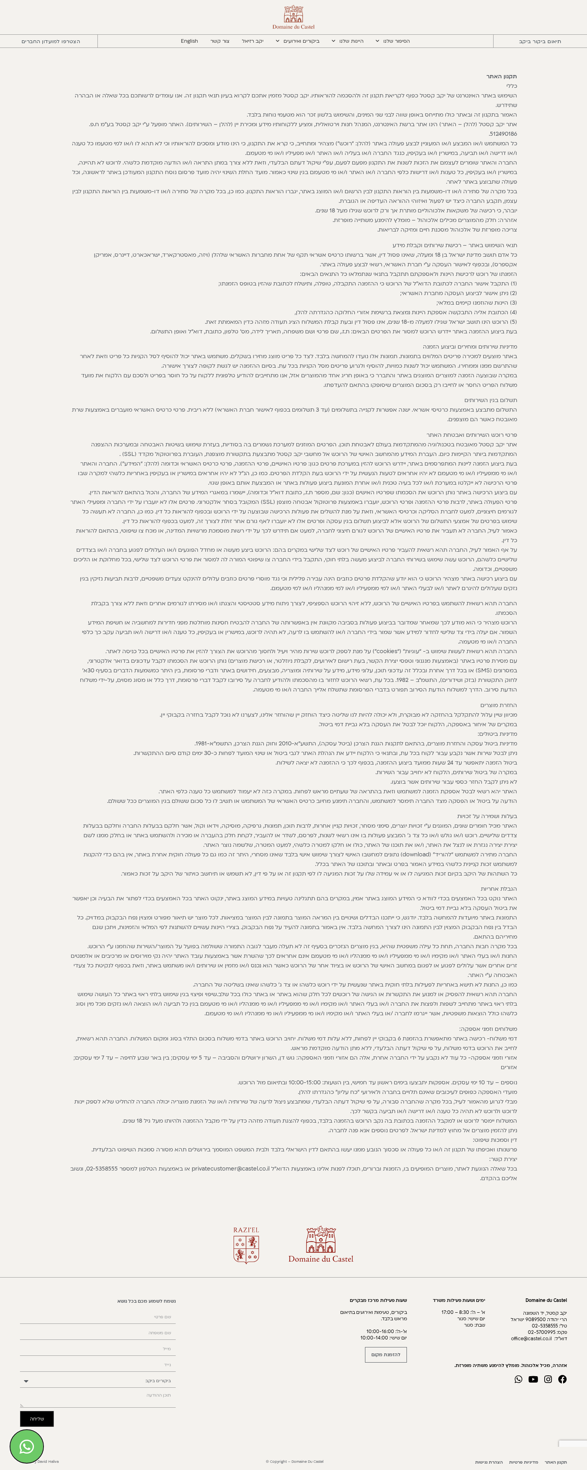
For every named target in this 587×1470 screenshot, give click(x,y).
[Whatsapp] (518, 1379)
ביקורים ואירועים (301, 41)
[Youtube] (533, 1379)
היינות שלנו (351, 41)
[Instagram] (547, 1379)
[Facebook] (562, 1379)
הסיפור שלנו (396, 41)
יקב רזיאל (253, 41)
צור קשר (220, 41)
